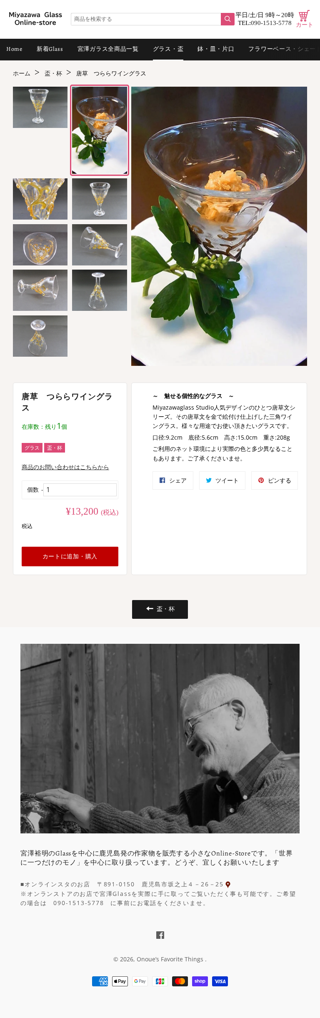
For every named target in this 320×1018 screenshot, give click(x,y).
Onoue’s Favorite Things (171, 959)
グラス (32, 447)
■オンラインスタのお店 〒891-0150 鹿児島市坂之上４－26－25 (122, 884)
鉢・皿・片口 (216, 49)
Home (14, 49)
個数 (33, 489)
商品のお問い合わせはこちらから (65, 467)
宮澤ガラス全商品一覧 (108, 49)
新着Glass (50, 49)
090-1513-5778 (271, 23)
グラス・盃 (168, 49)
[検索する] (228, 19)
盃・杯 (53, 73)
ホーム (21, 73)
